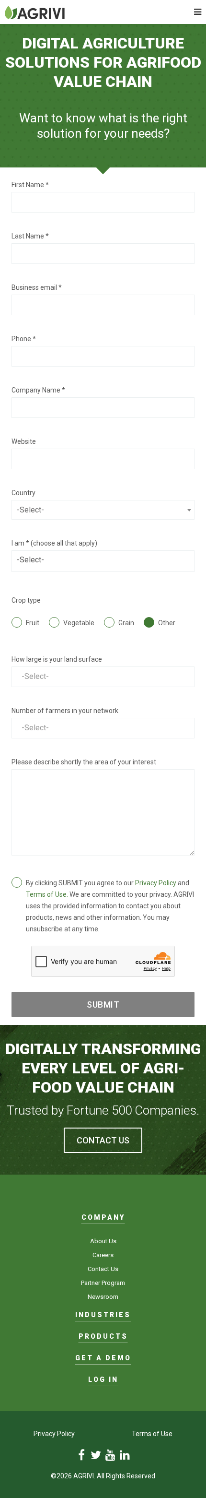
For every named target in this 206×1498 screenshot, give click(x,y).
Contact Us (103, 1268)
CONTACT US (103, 1140)
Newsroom (103, 1296)
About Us (103, 1241)
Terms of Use (152, 1434)
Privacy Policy (155, 883)
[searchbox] (103, 560)
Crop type (26, 600)
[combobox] (103, 510)
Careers (103, 1255)
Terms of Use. (47, 894)
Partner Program (103, 1282)
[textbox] (103, 510)
